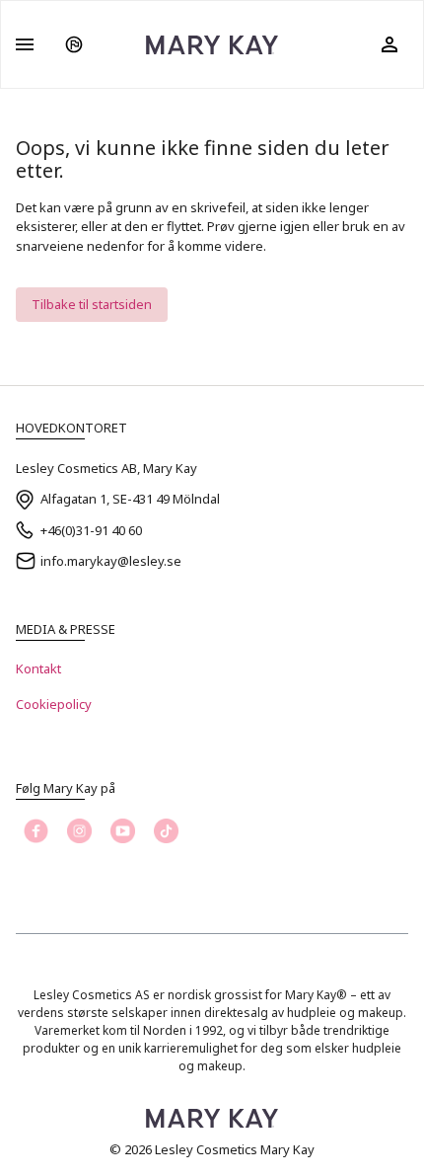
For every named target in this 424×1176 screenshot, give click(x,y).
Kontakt (38, 668)
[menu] (24, 44)
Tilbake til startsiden (92, 304)
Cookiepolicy (54, 704)
